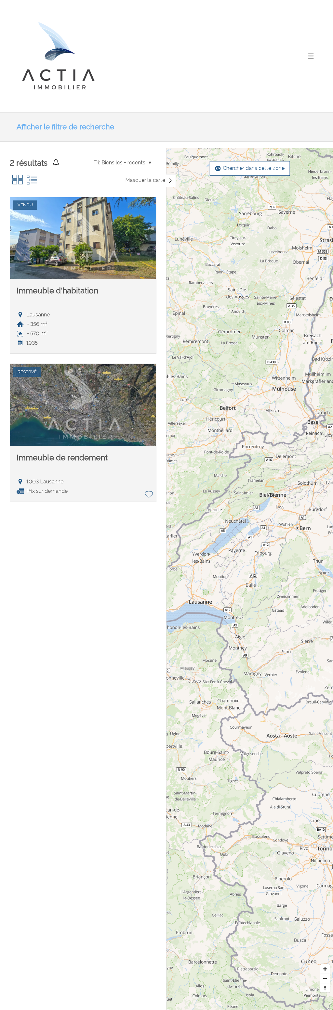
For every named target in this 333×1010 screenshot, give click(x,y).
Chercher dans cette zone (254, 168)
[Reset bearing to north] (325, 987)
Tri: (96, 163)
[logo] (57, 56)
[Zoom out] (325, 978)
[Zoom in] (325, 969)
